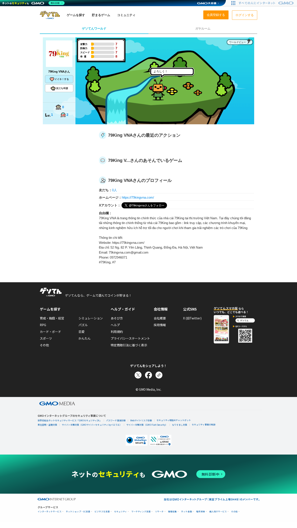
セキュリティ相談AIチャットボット (174, 420)
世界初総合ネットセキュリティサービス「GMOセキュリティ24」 (70, 420)
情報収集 (172, 511)
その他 (44, 345)
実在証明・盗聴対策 (47, 424)
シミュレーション (90, 318)
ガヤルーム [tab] (202, 28)
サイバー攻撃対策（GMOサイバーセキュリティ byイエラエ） (92, 424)
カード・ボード (50, 331)
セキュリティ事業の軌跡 (203, 424)
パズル (83, 325)
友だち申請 (62, 88)
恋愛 (81, 331)
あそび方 (117, 318)
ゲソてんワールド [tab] (94, 28)
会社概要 (160, 318)
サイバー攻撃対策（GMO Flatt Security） (146, 424)
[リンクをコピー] (158, 375)
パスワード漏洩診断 (116, 420)
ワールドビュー (237, 42)
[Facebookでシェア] (148, 375)
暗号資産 (200, 511)
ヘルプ (115, 325)
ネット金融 (186, 511)
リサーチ (159, 511)
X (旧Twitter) (192, 318)
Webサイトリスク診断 (141, 420)
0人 (114, 190)
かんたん (84, 338)
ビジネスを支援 (102, 511)
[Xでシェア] (138, 375)
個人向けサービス (218, 511)
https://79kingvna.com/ (138, 197)
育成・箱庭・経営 (52, 318)
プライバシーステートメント (130, 338)
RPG (43, 325)
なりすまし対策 (179, 424)
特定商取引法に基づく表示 (129, 345)
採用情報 (160, 325)
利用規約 (117, 331)
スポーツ (46, 338)
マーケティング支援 (141, 511)
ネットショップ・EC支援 (78, 511)
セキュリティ (120, 511)
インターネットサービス (50, 511)
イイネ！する (62, 79)
